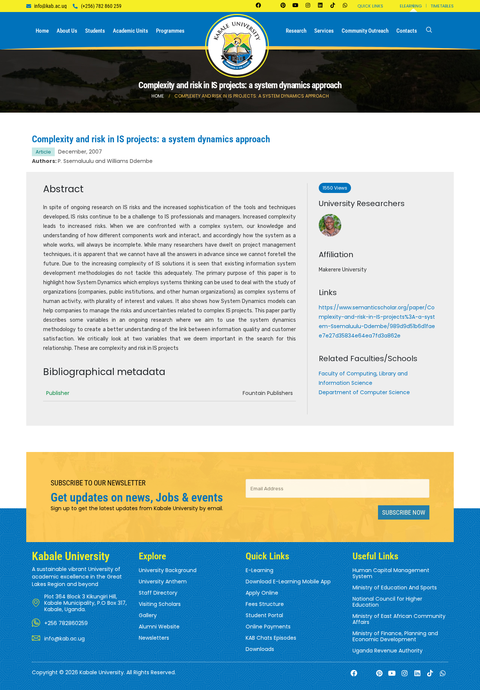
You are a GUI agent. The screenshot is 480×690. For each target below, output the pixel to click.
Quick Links (370, 6)
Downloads (260, 649)
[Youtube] (295, 5)
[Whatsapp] (345, 5)
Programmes (170, 30)
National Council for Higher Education (387, 602)
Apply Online (262, 593)
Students (95, 30)
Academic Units (130, 30)
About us (67, 30)
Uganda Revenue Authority (387, 650)
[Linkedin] (320, 5)
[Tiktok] (332, 5)
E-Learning (259, 570)
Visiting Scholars (160, 604)
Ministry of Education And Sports (394, 587)
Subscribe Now (403, 512)
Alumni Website (159, 626)
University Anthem (163, 581)
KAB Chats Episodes (271, 638)
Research (296, 30)
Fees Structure (265, 604)
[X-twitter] (271, 5)
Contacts (406, 30)
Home (42, 30)
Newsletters (154, 638)
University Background (167, 570)
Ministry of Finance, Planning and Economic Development (395, 636)
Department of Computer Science (364, 392)
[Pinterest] (283, 5)
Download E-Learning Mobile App (288, 581)
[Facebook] (258, 5)
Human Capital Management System (390, 573)
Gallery (148, 615)
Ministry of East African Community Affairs (399, 619)
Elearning (411, 6)
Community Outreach (365, 30)
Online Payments (268, 626)
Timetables (442, 6)
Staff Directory (158, 593)
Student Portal (264, 615)
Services (324, 30)
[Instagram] (308, 5)
